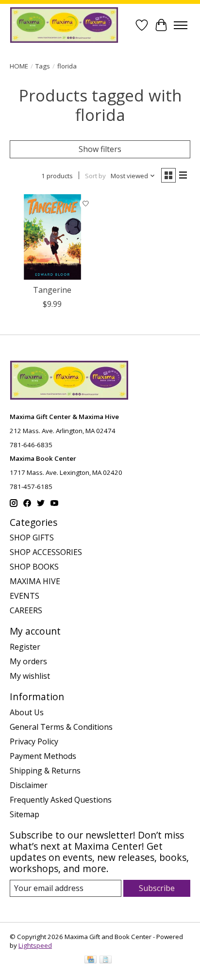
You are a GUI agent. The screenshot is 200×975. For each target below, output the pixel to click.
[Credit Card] (90, 960)
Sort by (95, 175)
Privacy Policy (34, 741)
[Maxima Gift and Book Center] (64, 25)
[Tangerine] (52, 237)
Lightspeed (35, 945)
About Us (27, 712)
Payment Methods (43, 756)
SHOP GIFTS (32, 537)
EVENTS (24, 595)
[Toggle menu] (180, 25)
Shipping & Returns (45, 770)
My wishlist (30, 676)
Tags (42, 66)
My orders (28, 661)
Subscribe (157, 888)
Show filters (100, 149)
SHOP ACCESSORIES (46, 552)
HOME (19, 66)
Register (25, 646)
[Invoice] (106, 960)
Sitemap (24, 814)
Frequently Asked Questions (61, 799)
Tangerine (52, 290)
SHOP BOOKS (34, 566)
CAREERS (26, 610)
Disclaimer (29, 785)
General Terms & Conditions (61, 727)
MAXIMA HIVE (35, 581)
